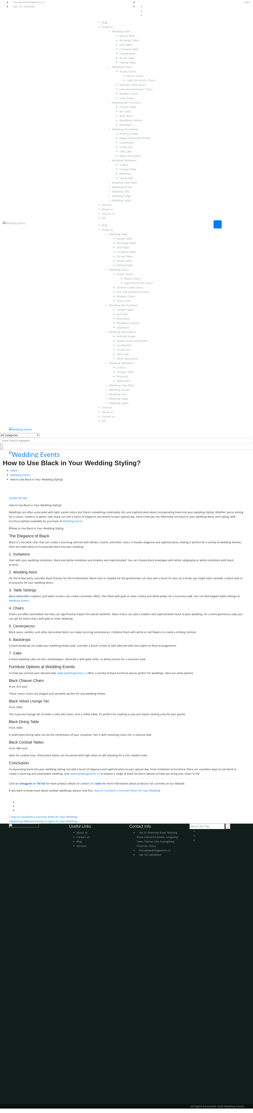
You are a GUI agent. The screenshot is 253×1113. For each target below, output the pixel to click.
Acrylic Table (127, 58)
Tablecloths (126, 178)
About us (107, 209)
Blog (104, 22)
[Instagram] (198, 835)
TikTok (40, 783)
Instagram (25, 783)
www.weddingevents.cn (71, 673)
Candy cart (126, 147)
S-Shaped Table (129, 49)
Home (13, 470)
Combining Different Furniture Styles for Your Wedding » (44, 821)
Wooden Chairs (128, 93)
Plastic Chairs (135, 76)
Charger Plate (127, 169)
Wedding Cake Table (124, 182)
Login (246, 2)
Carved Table (127, 53)
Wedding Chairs (122, 67)
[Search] (227, 826)
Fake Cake (125, 151)
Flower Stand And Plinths (135, 138)
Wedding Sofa (120, 191)
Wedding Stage (121, 196)
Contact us (108, 213)
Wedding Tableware (124, 160)
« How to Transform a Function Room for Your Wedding (43, 817)
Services (107, 205)
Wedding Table (121, 31)
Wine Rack (125, 116)
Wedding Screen (122, 187)
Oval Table (125, 45)
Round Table (127, 36)
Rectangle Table (129, 40)
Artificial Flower (129, 133)
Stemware (125, 125)
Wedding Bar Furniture (126, 102)
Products (107, 27)
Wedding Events (20, 475)
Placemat (125, 173)
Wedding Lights (121, 200)
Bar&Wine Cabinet (130, 120)
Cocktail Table (127, 107)
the (96, 783)
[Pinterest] (198, 840)
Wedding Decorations (125, 129)
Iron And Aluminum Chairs (136, 89)
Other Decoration (130, 156)
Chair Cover (126, 98)
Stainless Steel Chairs (132, 85)
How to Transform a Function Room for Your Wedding (127, 790)
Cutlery (123, 165)
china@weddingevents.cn (29, 2)
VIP (104, 218)
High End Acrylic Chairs (141, 80)
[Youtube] (198, 831)
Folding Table (127, 62)
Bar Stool (125, 111)
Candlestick (126, 142)
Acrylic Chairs (127, 71)
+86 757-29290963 (24, 6)
